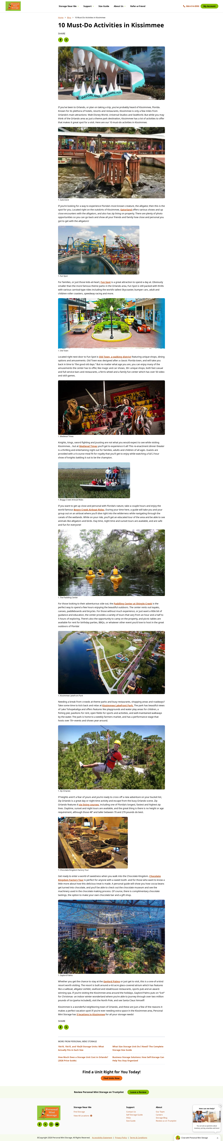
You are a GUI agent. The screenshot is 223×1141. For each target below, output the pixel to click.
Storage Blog (161, 1118)
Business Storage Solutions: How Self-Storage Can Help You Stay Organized (138, 1059)
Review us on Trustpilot (166, 1121)
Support (87, 6)
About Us (118, 6)
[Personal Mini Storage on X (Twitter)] (45, 1124)
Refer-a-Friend (137, 6)
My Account (209, 6)
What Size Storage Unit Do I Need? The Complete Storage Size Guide (137, 1048)
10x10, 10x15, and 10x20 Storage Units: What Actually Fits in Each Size (81, 1048)
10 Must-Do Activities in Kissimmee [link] (90, 17)
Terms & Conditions (138, 1137)
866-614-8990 (192, 6)
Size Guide (103, 6)
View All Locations (83, 1116)
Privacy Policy (121, 1137)
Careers (159, 1114)
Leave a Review (138, 1092)
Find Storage (79, 1111)
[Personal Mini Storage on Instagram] (51, 1124)
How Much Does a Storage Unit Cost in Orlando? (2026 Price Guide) (83, 1059)
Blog (69, 17)
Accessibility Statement (102, 1137)
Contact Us (131, 1111)
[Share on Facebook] (60, 39)
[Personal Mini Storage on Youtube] (57, 1124)
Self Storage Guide (134, 1114)
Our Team (160, 1111)
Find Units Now (112, 1078)
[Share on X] (66, 39)
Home (60, 17)
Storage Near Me (68, 6)
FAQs (128, 1118)
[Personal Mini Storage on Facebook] (39, 1124)
